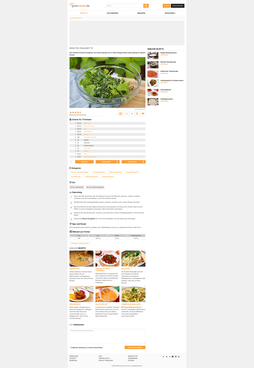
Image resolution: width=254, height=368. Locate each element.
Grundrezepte (76, 176)
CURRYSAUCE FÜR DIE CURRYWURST (102, 270)
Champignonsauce (166, 99)
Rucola (86, 134)
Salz (85, 154)
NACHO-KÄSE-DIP (101, 304)
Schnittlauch (88, 132)
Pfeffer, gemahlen (90, 157)
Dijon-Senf (87, 148)
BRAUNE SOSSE (74, 269)
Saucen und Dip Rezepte (79, 172)
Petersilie (87, 123)
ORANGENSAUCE (75, 304)
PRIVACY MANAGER (106, 360)
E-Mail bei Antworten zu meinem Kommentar (86, 348)
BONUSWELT (170, 13)
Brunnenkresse (89, 126)
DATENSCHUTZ (104, 358)
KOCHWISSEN (112, 13)
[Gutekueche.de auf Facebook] (163, 356)
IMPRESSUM (73, 356)
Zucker (86, 151)
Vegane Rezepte (132, 172)
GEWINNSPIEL (133, 358)
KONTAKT (72, 358)
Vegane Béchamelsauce (168, 53)
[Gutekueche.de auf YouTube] (166, 356)
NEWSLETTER (133, 356)
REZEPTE (83, 13)
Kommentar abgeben (135, 347)
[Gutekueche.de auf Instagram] (172, 356)
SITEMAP (131, 360)
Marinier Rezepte (116, 172)
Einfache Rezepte (91, 176)
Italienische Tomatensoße (169, 71)
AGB (100, 356)
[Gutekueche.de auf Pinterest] (170, 356)
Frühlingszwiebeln (90, 137)
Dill (85, 129)
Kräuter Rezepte (108, 176)
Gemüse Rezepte (99, 172)
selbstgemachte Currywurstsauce (171, 80)
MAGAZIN (141, 13)
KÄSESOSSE (125, 269)
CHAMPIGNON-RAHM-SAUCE (131, 304)
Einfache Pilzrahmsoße (168, 62)
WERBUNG (73, 360)
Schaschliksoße (165, 90)
